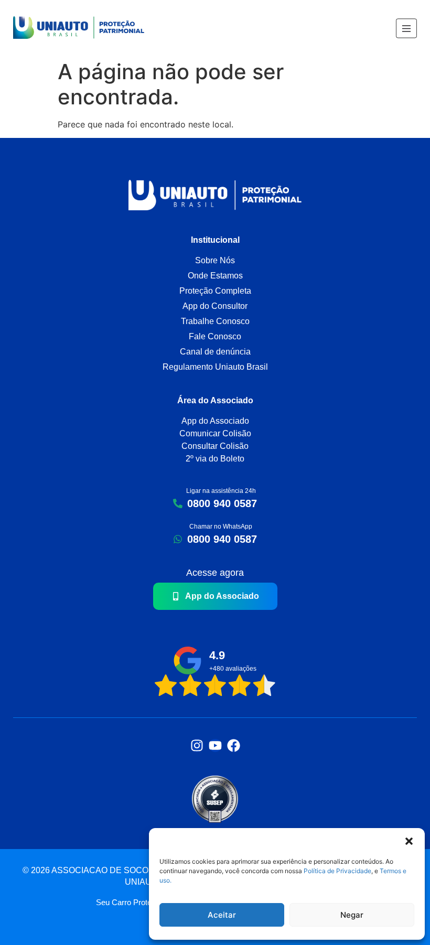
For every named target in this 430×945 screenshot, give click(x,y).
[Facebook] (233, 745)
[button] (409, 841)
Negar (351, 915)
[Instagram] (196, 745)
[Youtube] (215, 745)
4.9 (217, 655)
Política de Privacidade (336, 871)
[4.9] (187, 660)
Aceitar (222, 915)
